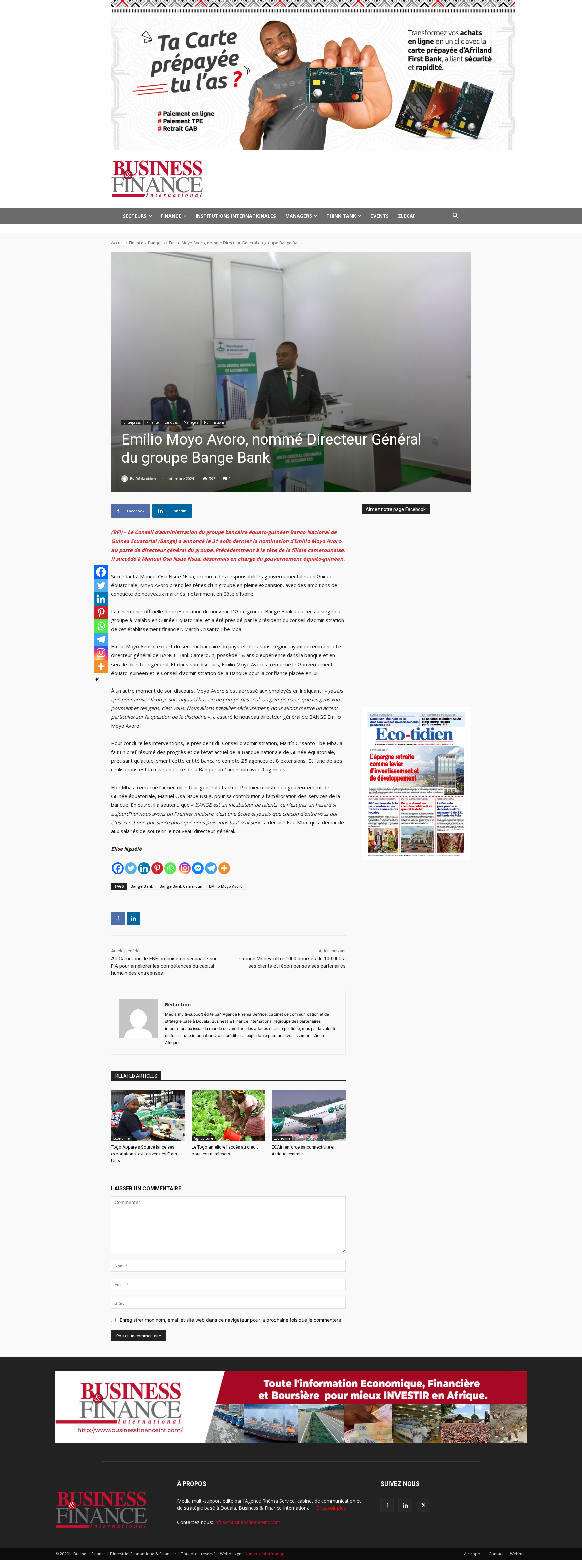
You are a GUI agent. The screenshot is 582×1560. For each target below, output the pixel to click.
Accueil (118, 243)
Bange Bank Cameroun (181, 886)
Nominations (214, 422)
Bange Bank (142, 886)
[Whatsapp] (170, 868)
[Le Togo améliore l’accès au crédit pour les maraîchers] (228, 1115)
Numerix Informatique (266, 1554)
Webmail (518, 1554)
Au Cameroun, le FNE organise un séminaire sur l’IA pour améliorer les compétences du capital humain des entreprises (164, 966)
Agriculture (203, 1138)
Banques (156, 243)
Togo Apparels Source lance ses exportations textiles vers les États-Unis (145, 1153)
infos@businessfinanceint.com (247, 1522)
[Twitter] (131, 868)
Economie (121, 1138)
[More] (224, 868)
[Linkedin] (144, 868)
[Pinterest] (157, 868)
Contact (496, 1554)
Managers (191, 422)
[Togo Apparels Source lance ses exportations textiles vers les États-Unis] (148, 1115)
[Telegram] (211, 868)
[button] (456, 216)
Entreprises (132, 422)
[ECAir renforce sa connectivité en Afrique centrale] (309, 1115)
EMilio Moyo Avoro (226, 886)
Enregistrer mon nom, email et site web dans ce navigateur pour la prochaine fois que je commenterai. (232, 1320)
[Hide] (97, 679)
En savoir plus (331, 1508)
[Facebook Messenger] (198, 868)
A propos (473, 1554)
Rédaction (145, 478)
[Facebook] (118, 868)
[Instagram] (185, 868)
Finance (136, 243)
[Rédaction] (125, 478)
